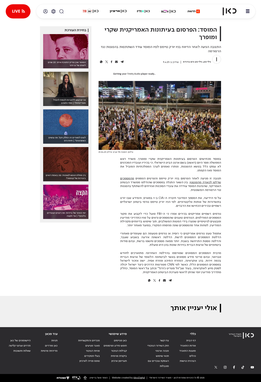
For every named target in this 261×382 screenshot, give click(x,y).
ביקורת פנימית (119, 356)
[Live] (18, 11)
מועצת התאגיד (187, 351)
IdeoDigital (139, 378)
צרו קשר (164, 340)
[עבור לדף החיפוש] (61, 11)
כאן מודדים (51, 345)
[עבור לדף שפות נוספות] (53, 11)
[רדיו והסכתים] (143, 11)
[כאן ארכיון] (118, 11)
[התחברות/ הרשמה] (45, 11)
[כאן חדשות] (194, 11)
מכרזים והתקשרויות (89, 340)
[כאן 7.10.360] (90, 11)
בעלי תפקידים (92, 356)
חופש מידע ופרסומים (115, 345)
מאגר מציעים (92, 345)
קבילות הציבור (119, 351)
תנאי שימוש (162, 356)
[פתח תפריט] (247, 11)
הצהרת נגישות (188, 361)
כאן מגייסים (120, 340)
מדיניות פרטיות (49, 351)
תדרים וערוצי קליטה (20, 345)
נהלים (192, 356)
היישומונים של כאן (20, 340)
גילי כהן (207, 62)
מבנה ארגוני (162, 351)
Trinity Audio (133, 74)
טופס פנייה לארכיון (89, 361)
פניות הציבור (93, 351)
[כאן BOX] (168, 11)
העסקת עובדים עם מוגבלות (158, 364)
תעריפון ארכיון (119, 360)
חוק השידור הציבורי (158, 345)
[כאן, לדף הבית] (227, 11)
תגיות (54, 340)
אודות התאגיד (188, 345)
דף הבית (191, 340)
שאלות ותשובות (22, 351)
